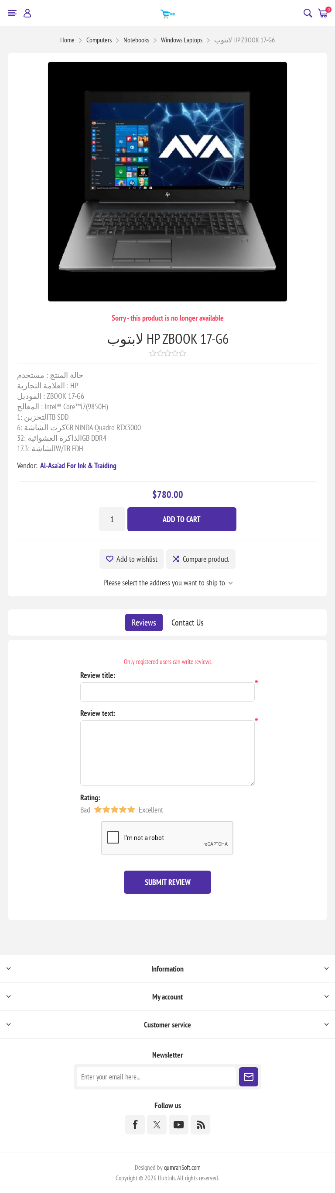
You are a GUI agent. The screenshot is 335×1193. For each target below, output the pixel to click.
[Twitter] (157, 1124)
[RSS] (200, 1124)
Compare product (206, 559)
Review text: (98, 713)
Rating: (90, 797)
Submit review (168, 882)
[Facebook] (135, 1124)
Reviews (144, 622)
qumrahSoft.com (182, 1167)
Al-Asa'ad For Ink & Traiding (78, 465)
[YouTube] (178, 1124)
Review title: (98, 675)
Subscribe (248, 1076)
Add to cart (182, 519)
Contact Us (187, 622)
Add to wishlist (136, 559)
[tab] (144, 622)
